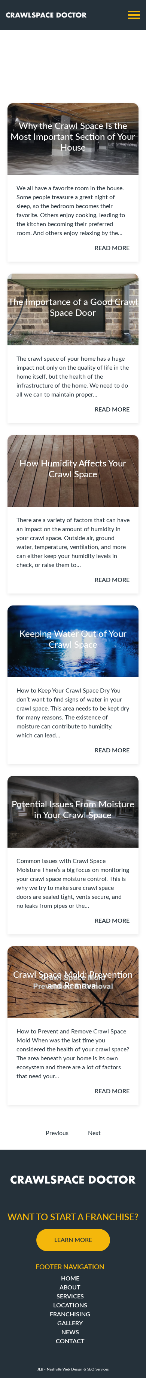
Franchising (70, 1314)
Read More (112, 248)
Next (94, 1133)
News (70, 1332)
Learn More (73, 1240)
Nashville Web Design (64, 1369)
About (70, 1288)
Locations (70, 1305)
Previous (57, 1133)
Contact (70, 1341)
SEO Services (98, 1369)
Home (70, 1279)
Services (70, 1297)
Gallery (70, 1323)
